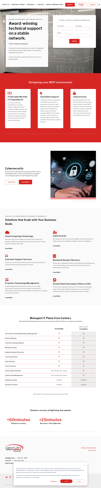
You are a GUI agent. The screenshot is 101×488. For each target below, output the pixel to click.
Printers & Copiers (18, 5)
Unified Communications (54, 4)
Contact (92, 4)
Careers (70, 4)
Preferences (53, 481)
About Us (5, 4)
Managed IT (31, 4)
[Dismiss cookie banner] (84, 466)
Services (41, 4)
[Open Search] (99, 4)
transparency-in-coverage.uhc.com (13, 484)
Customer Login (81, 4)
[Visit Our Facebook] (10, 477)
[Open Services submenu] (44, 4)
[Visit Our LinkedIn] (6, 477)
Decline (79, 481)
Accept (66, 481)
